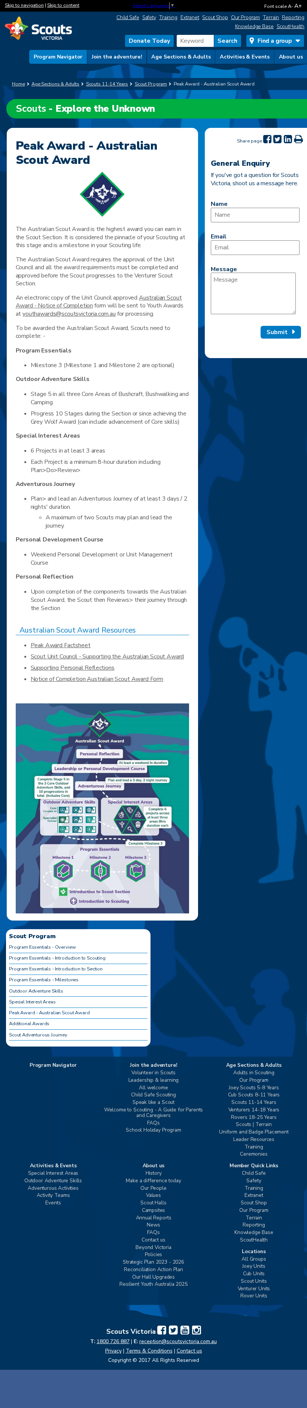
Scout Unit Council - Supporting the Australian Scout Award (107, 656)
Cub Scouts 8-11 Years (254, 1095)
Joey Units (253, 1266)
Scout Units (254, 1281)
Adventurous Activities (53, 1188)
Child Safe (127, 17)
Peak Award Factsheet (61, 645)
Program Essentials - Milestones (44, 979)
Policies (153, 1255)
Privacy (113, 1350)
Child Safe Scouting (153, 1095)
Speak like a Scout (153, 1102)
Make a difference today (153, 1181)
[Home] (38, 29)
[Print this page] (298, 139)
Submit (277, 332)
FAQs (153, 1123)
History (154, 1173)
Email (219, 236)
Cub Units (254, 1274)
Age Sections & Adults (180, 56)
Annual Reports (153, 1218)
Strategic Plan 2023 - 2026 (153, 1262)
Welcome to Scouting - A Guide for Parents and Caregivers (153, 1113)
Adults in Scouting (253, 1073)
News (153, 1225)
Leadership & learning (153, 1080)
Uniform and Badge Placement (254, 1132)
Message (224, 269)
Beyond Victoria (153, 1248)
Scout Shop (215, 17)
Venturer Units (254, 1289)
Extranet (189, 17)
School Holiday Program (153, 1130)
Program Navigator (58, 56)
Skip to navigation (24, 5)
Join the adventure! (117, 56)
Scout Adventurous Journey (38, 1035)
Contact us (153, 1240)
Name (219, 204)
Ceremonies (253, 1154)
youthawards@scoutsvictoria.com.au (69, 314)
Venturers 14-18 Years (254, 1110)
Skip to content (63, 5)
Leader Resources (253, 1140)
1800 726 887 (113, 1341)
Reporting (293, 17)
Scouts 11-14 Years (253, 1102)
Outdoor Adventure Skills (36, 991)
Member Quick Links (254, 1166)
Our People (153, 1188)
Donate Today (149, 41)
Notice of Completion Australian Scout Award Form (97, 679)
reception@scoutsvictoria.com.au (178, 1341)
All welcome (153, 1088)
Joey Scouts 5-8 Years (254, 1088)
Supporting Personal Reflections (73, 668)
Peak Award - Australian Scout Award (49, 1012)
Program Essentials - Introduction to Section (56, 969)
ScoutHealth (291, 26)
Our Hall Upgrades (153, 1277)
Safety (149, 17)
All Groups (253, 1259)
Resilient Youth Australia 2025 (153, 1284)
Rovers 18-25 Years (253, 1117)
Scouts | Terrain (253, 1125)
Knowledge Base (254, 26)
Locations (254, 1252)
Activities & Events (245, 56)
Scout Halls (153, 1203)
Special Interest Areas (32, 1002)
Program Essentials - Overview (42, 947)
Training (168, 17)
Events (53, 1203)
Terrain (271, 17)
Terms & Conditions (149, 1350)
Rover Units (253, 1296)
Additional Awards (29, 1023)
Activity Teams (53, 1195)
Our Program (245, 17)
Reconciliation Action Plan (153, 1270)
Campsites (153, 1210)
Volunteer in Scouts (153, 1073)
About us (291, 56)
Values (153, 1195)
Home (18, 84)
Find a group (275, 41)
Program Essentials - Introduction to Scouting (57, 958)
